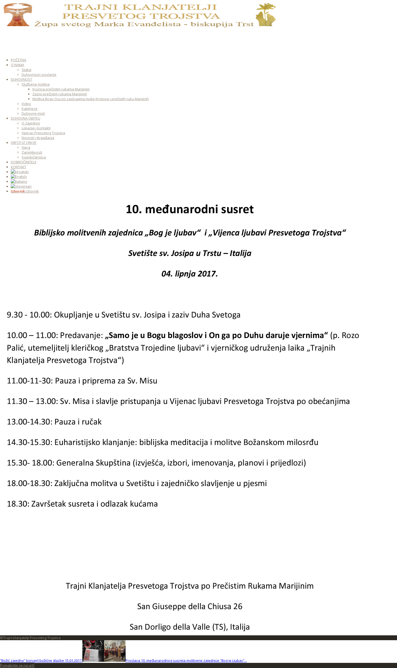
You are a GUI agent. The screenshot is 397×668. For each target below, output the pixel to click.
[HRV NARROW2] (139, 27)
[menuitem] (192, 60)
